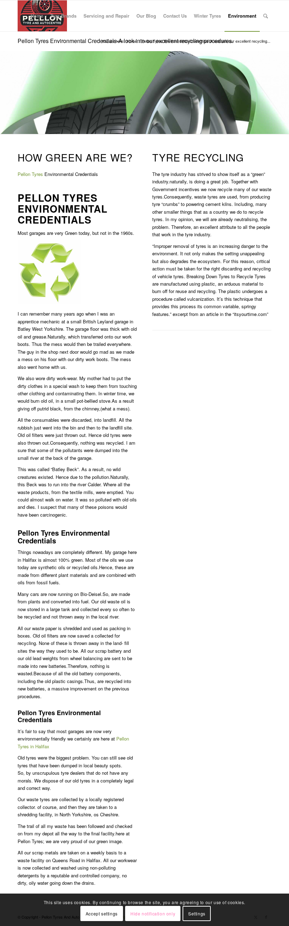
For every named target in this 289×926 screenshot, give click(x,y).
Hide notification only (152, 913)
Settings (196, 913)
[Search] (265, 15)
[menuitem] (37, 15)
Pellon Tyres (30, 174)
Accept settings (102, 913)
